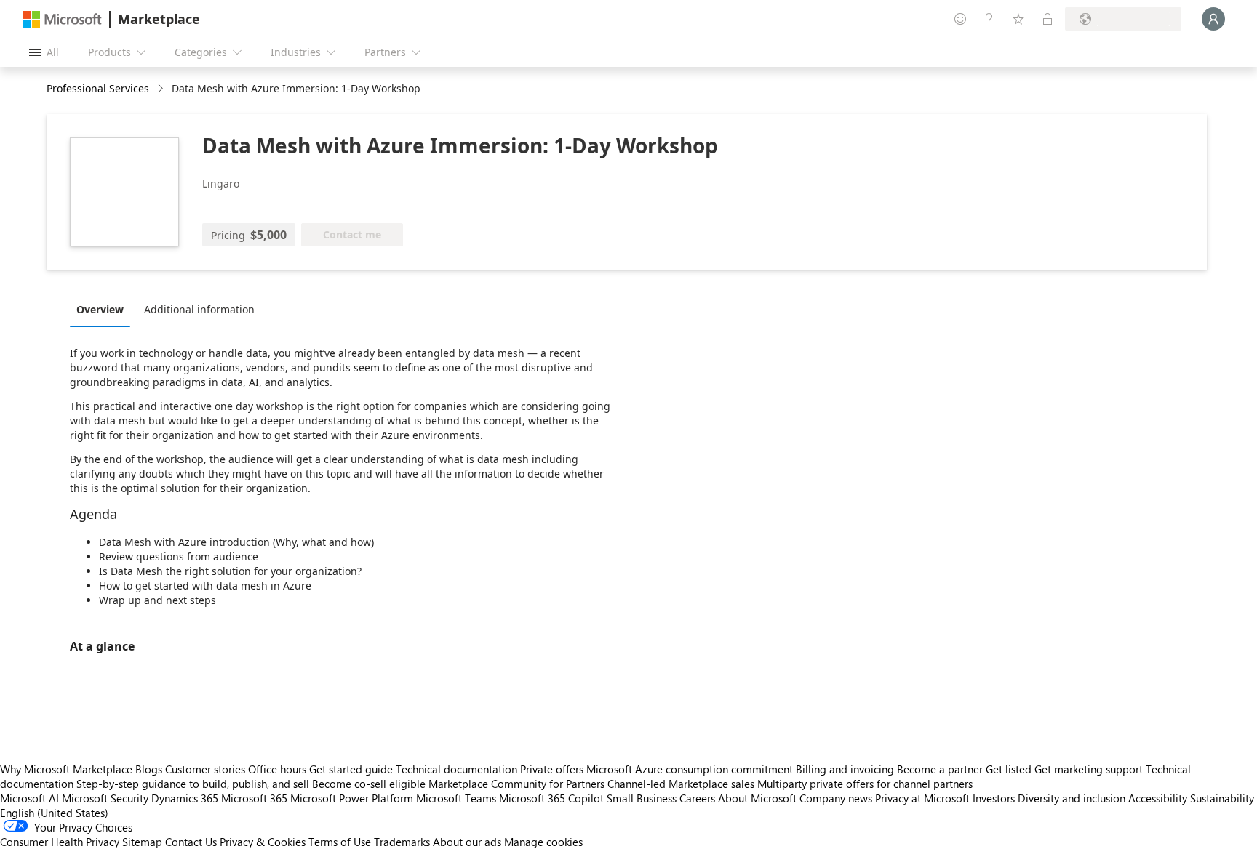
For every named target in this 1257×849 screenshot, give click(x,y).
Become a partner (940, 769)
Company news (835, 798)
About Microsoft (757, 798)
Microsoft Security (105, 798)
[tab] (103, 309)
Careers (697, 798)
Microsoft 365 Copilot (551, 798)
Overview (100, 309)
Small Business (642, 798)
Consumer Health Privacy (59, 841)
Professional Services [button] (98, 88)
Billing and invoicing (845, 769)
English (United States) (54, 812)
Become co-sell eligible (369, 783)
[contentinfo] (161, 89)
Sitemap (142, 841)
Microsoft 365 (254, 798)
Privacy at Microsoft (922, 798)
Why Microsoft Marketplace (66, 769)
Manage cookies (543, 841)
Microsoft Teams (456, 798)
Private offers (551, 769)
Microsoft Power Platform (351, 798)
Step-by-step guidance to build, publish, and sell (192, 783)
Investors (994, 798)
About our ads (467, 841)
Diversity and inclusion (1071, 798)
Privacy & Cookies (263, 841)
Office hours (277, 769)
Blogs (148, 769)
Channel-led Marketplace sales (680, 783)
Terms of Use (339, 841)
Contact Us (191, 841)
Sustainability (1222, 798)
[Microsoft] (62, 19)
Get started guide (351, 769)
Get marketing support (1088, 769)
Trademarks (402, 841)
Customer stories (205, 769)
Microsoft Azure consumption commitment (691, 769)
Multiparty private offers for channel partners (865, 783)
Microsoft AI (29, 798)
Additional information (199, 309)
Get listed (1008, 769)
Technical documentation (456, 769)
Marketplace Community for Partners (516, 783)
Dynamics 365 (184, 798)
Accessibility (1157, 798)
